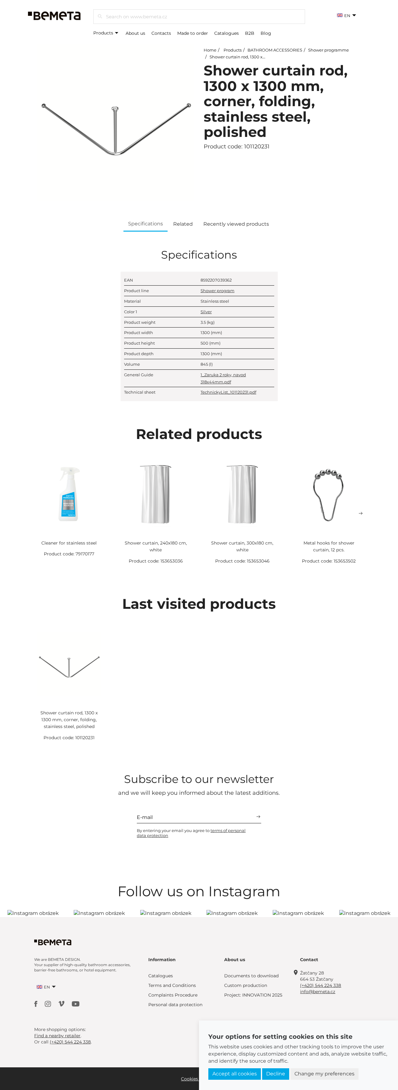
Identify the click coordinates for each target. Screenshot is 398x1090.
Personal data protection (175, 1004)
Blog (266, 33)
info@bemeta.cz (317, 991)
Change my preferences (324, 1074)
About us (135, 33)
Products (103, 33)
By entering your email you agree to (191, 833)
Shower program (217, 290)
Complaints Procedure (172, 995)
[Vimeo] (62, 1003)
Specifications (145, 224)
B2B (249, 33)
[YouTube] (76, 1003)
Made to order (192, 33)
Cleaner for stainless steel (69, 543)
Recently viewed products (236, 224)
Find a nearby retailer (57, 1035)
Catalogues (226, 33)
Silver (206, 311)
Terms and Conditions (172, 985)
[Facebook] (36, 1003)
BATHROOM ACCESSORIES (275, 49)
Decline (275, 1074)
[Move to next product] (360, 513)
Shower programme (328, 49)
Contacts (161, 33)
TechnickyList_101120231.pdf (228, 392)
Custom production (245, 985)
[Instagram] (48, 1003)
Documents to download (251, 976)
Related (183, 224)
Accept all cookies (234, 1074)
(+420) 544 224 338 (320, 985)
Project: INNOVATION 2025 (253, 995)
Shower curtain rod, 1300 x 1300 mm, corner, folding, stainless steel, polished (69, 720)
